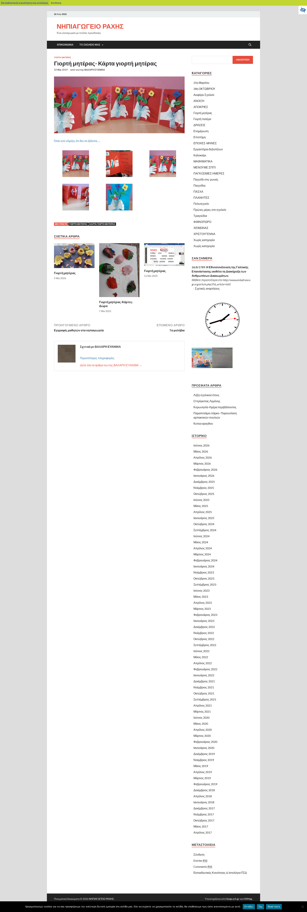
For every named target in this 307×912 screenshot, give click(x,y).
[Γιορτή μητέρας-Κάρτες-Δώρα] (119, 271)
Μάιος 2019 (200, 766)
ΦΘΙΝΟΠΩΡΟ (202, 221)
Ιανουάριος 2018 (203, 802)
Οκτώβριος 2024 (203, 524)
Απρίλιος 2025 (202, 512)
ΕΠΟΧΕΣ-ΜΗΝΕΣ (205, 143)
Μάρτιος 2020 (202, 735)
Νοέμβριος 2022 (203, 633)
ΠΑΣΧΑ (198, 191)
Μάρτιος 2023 (202, 608)
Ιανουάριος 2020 (203, 747)
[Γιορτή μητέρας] (74, 256)
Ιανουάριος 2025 (203, 518)
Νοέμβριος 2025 (203, 487)
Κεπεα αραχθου (203, 423)
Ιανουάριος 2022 (203, 675)
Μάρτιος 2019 (202, 778)
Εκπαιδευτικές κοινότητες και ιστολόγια (24, 2)
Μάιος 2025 (200, 505)
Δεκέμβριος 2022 (204, 626)
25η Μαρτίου (201, 82)
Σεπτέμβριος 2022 (204, 645)
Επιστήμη (199, 137)
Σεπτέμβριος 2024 (204, 530)
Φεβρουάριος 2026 (205, 469)
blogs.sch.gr (232, 898)
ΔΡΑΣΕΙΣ (199, 125)
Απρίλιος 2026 (202, 457)
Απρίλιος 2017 (202, 832)
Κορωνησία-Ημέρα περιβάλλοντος (214, 407)
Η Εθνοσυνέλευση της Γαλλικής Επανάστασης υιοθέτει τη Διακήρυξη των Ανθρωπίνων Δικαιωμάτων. (220, 271)
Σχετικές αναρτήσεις (207, 288)
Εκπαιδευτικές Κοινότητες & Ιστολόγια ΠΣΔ (220, 872)
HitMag (248, 898)
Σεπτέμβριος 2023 (204, 584)
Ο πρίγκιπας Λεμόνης (206, 401)
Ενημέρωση (201, 131)
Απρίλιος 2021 (202, 705)
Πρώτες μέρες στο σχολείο (209, 209)
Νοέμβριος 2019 (203, 760)
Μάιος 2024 (200, 542)
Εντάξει (248, 906)
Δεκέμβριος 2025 (204, 481)
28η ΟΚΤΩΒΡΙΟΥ (204, 88)
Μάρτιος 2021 (202, 711)
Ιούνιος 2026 (201, 445)
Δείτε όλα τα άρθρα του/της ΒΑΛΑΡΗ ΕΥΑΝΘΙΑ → (111, 365)
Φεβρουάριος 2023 (205, 614)
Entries (200, 860)
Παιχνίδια (199, 185)
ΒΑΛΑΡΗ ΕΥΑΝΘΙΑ (94, 69)
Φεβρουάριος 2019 (205, 784)
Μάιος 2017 (200, 826)
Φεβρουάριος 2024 (205, 560)
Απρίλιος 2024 (202, 548)
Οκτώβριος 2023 (203, 578)
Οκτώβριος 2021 (203, 693)
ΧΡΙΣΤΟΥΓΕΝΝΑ (204, 234)
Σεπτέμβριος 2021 (204, 699)
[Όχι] (302, 906)
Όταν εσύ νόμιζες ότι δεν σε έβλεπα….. (77, 140)
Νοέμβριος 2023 (203, 572)
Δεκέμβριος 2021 (204, 681)
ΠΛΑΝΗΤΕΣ (201, 197)
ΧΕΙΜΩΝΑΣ (200, 227)
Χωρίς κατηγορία (204, 240)
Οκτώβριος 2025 (203, 493)
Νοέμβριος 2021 (203, 687)
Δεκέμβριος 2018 (204, 790)
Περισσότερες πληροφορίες (97, 358)
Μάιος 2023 (200, 596)
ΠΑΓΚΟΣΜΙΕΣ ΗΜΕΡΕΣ (208, 173)
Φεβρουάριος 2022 (205, 669)
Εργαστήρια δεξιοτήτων (208, 149)
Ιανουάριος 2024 (203, 566)
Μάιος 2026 (200, 451)
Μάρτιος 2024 (202, 554)
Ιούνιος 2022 (201, 651)
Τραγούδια (200, 215)
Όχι (260, 906)
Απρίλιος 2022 (202, 663)
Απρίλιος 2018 (202, 796)
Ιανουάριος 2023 (203, 620)
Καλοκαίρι (199, 155)
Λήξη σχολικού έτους (206, 395)
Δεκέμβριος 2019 (204, 753)
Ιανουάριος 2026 (203, 475)
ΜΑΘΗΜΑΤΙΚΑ (202, 161)
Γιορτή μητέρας (62, 57)
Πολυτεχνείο (201, 203)
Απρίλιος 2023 (202, 602)
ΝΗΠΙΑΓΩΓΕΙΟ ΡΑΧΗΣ (90, 26)
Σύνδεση (56, 2)
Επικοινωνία (65, 44)
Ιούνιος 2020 (201, 717)
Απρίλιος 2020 (202, 729)
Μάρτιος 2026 (202, 463)
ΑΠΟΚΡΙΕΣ (200, 107)
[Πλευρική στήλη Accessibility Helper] (302, 10)
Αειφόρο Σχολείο (203, 94)
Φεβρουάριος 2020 (205, 741)
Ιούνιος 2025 (201, 499)
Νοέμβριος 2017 (203, 814)
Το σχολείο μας (89, 44)
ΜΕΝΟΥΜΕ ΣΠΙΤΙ (204, 167)
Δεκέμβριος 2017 (204, 808)
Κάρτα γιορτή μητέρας (102, 224)
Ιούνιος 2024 (201, 536)
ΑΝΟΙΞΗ (198, 100)
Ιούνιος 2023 (201, 590)
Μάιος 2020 (200, 723)
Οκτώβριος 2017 (203, 820)
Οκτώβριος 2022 (203, 639)
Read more (274, 906)
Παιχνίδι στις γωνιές (205, 179)
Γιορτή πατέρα (202, 119)
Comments (202, 866)
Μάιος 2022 (200, 657)
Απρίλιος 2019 (202, 772)
